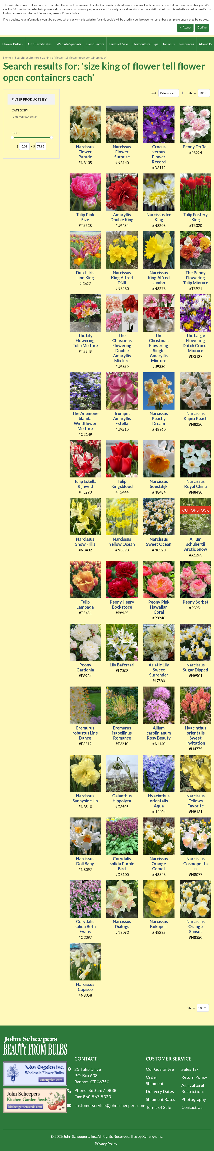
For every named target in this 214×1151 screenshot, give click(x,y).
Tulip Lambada (85, 604)
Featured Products (25, 117)
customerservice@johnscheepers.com (109, 1105)
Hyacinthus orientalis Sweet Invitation (195, 735)
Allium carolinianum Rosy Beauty (158, 732)
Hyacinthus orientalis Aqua (158, 800)
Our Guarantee (160, 1069)
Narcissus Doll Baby (85, 861)
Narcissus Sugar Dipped (195, 667)
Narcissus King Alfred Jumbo (159, 277)
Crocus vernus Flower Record (159, 154)
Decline (201, 27)
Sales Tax (190, 1069)
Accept (187, 27)
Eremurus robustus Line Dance (85, 732)
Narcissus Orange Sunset (195, 926)
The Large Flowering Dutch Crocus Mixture (195, 343)
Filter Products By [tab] (29, 99)
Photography (193, 1099)
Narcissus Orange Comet (159, 863)
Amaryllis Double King (122, 217)
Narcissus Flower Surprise (122, 151)
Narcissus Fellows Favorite (195, 800)
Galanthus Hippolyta (122, 798)
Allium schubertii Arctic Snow (195, 544)
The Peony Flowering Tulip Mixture (195, 277)
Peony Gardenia (85, 667)
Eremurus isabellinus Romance (122, 732)
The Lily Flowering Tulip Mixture (85, 340)
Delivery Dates (160, 1091)
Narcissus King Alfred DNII (122, 277)
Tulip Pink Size (85, 217)
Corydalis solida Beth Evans (85, 926)
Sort (153, 93)
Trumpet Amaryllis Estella (122, 418)
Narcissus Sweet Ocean (158, 542)
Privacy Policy (106, 1143)
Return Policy (194, 1077)
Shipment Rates (160, 1099)
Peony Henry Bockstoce (122, 604)
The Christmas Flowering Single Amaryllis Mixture (158, 348)
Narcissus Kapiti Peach (195, 416)
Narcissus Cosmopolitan (195, 863)
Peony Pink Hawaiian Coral (158, 606)
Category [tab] (20, 110)
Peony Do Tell (196, 146)
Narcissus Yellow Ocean (122, 542)
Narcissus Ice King (158, 217)
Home (7, 57)
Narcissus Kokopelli (159, 924)
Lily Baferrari (122, 664)
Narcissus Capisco (85, 987)
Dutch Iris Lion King (85, 275)
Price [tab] (16, 132)
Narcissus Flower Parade (85, 151)
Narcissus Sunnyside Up (85, 798)
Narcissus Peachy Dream (159, 418)
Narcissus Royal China (195, 484)
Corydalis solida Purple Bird (122, 863)
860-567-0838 (102, 1090)
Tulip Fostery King (195, 217)
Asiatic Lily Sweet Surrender (159, 669)
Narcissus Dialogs (122, 924)
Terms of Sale (158, 1107)
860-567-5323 (97, 1096)
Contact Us (192, 1107)
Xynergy (149, 1136)
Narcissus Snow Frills (85, 542)
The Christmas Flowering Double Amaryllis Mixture (122, 348)
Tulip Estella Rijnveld (85, 484)
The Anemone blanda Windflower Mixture (85, 421)
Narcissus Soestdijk (159, 484)
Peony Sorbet (196, 601)
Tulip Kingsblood (122, 484)
